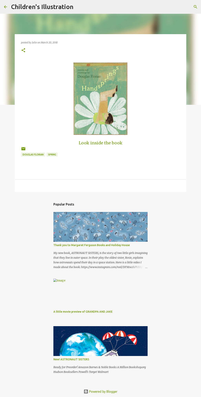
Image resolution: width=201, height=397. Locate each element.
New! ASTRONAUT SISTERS (71, 359)
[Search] (79, 7)
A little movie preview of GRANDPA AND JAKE (82, 311)
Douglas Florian (33, 154)
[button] (23, 50)
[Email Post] (23, 150)
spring (52, 154)
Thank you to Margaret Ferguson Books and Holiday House (91, 245)
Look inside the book (100, 143)
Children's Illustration (42, 6)
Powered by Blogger (102, 391)
